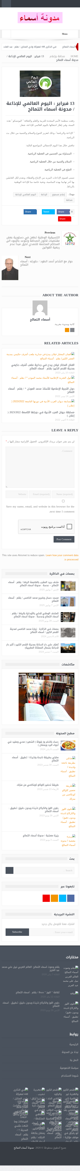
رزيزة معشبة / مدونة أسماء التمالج (41, 835)
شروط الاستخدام (69, 1075)
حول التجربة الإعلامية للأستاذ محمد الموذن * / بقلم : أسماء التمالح (41, 390)
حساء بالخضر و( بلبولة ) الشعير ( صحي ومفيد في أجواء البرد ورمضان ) (33, 743)
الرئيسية (73, 1044)
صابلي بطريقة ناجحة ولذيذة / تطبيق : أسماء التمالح (35, 759)
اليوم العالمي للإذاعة (25, 194)
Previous (50, 232)
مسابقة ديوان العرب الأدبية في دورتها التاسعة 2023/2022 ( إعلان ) (41, 414)
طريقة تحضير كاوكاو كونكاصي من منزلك (38, 785)
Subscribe (17, 932)
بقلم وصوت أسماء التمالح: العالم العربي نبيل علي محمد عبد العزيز (31, 968)
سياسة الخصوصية (69, 1068)
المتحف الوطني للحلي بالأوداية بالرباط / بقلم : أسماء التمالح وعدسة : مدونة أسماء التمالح (34, 615)
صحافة (69, 200)
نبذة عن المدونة (70, 1052)
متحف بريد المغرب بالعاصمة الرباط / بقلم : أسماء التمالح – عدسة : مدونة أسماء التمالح (33, 584)
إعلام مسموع (58, 194)
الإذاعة (44, 194)
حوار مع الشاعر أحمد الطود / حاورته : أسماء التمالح (46, 263)
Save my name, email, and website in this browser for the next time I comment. (40, 509)
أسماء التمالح (40, 319)
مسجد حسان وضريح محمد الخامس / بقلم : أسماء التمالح (33, 599)
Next (28, 257)
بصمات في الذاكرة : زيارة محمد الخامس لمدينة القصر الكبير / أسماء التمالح (34, 630)
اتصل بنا (74, 1060)
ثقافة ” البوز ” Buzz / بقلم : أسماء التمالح (38, 992)
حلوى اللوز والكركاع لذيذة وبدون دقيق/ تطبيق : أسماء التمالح (34, 810)
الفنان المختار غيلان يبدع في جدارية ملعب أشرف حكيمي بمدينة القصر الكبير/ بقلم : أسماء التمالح (42, 366)
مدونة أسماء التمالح (24, 1148)
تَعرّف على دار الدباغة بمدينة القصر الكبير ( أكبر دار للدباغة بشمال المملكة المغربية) (32, 646)
